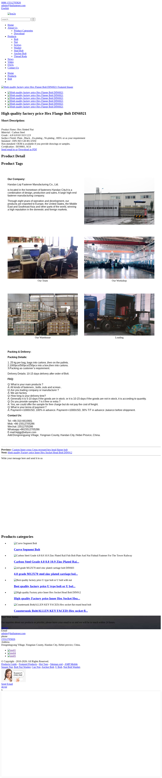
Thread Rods (20, 56)
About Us (12, 27)
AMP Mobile (71, 664)
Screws (17, 45)
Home (11, 25)
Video (11, 62)
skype (4, 686)
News (10, 59)
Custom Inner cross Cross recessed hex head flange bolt (40, 449)
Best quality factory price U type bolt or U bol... (44, 586)
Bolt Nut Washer (22, 667)
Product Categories (23, 30)
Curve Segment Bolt (27, 549)
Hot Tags (43, 664)
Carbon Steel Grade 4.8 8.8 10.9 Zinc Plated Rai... (46, 561)
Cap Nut (36, 667)
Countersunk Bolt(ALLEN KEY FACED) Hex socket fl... (51, 610)
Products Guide (9, 664)
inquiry (4, 627)
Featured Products (28, 664)
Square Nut (7, 667)
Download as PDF (27, 149)
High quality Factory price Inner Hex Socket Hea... (47, 598)
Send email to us (9, 149)
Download (19, 33)
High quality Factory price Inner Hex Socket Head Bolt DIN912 (40, 452)
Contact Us (13, 67)
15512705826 (8, 639)
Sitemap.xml (56, 664)
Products (12, 36)
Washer (17, 47)
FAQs (11, 65)
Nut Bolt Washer (71, 667)
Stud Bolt (18, 50)
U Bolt (58, 667)
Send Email (7, 684)
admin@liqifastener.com (13, 633)
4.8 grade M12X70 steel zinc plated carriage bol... (46, 574)
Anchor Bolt (20, 53)
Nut (16, 42)
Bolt (16, 39)
